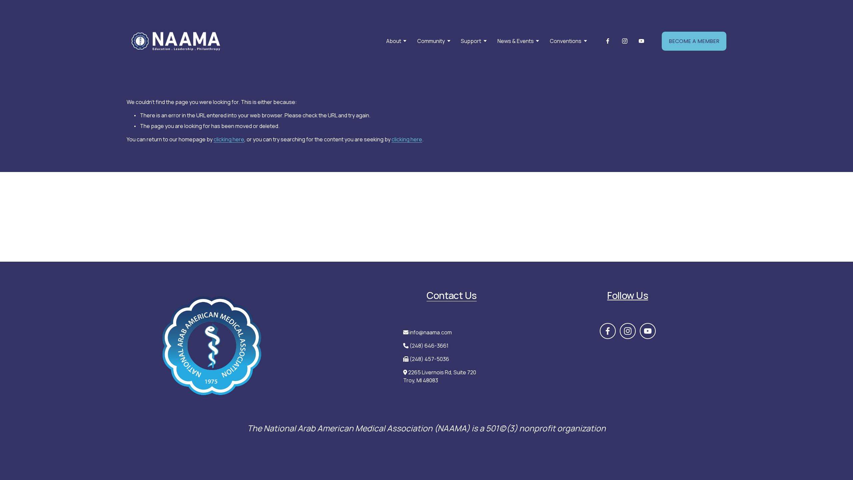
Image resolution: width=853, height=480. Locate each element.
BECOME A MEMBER (694, 41)
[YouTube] (641, 41)
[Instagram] (624, 41)
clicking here (229, 139)
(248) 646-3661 (429, 345)
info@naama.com (431, 332)
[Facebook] (607, 41)
